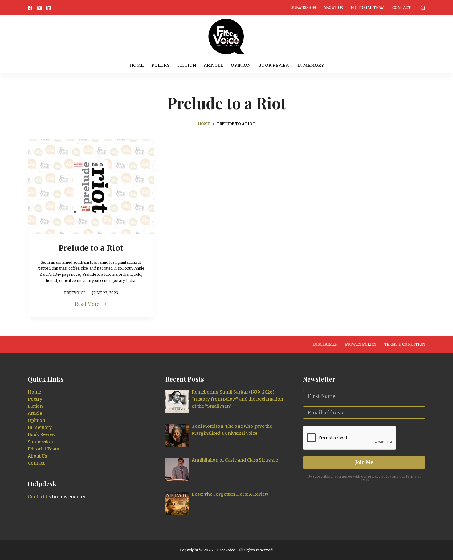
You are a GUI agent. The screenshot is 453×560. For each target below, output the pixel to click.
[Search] (423, 8)
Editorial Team (368, 7)
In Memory (310, 65)
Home (136, 65)
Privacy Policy (360, 344)
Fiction (186, 65)
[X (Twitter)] (39, 8)
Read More (87, 304)
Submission (303, 7)
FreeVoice (225, 550)
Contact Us (39, 496)
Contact (401, 7)
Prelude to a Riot (91, 248)
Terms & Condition (404, 344)
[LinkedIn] (48, 8)
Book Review (274, 65)
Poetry (160, 65)
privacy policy (379, 476)
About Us (333, 7)
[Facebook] (30, 8)
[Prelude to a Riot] (91, 186)
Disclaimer (325, 344)
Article (213, 65)
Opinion (241, 65)
